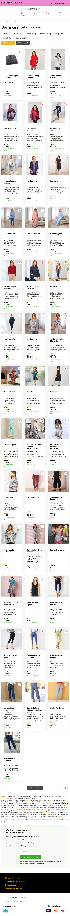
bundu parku (17, 803)
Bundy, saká (59, 34)
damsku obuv (5, 798)
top (64, 802)
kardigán (3, 803)
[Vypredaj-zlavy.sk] (35, 9)
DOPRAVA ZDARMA (58, 3)
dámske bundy (46, 812)
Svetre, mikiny (31, 34)
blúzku (3, 818)
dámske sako (61, 816)
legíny (16, 807)
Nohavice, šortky (45, 34)
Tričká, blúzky (18, 34)
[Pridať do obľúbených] (19, 52)
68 (65, 788)
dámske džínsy (10, 818)
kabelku (38, 803)
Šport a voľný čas (21, 38)
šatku (30, 803)
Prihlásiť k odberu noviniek (30, 857)
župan (40, 800)
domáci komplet (25, 811)
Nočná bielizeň (7, 38)
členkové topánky (46, 803)
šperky (37, 809)
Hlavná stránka (5, 22)
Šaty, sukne (6, 34)
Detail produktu (20, 95)
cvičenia (39, 805)
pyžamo (29, 800)
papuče (33, 811)
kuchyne (51, 800)
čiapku (56, 812)
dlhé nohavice (53, 802)
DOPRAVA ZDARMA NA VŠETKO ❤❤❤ (13, 3)
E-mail (24, 851)
